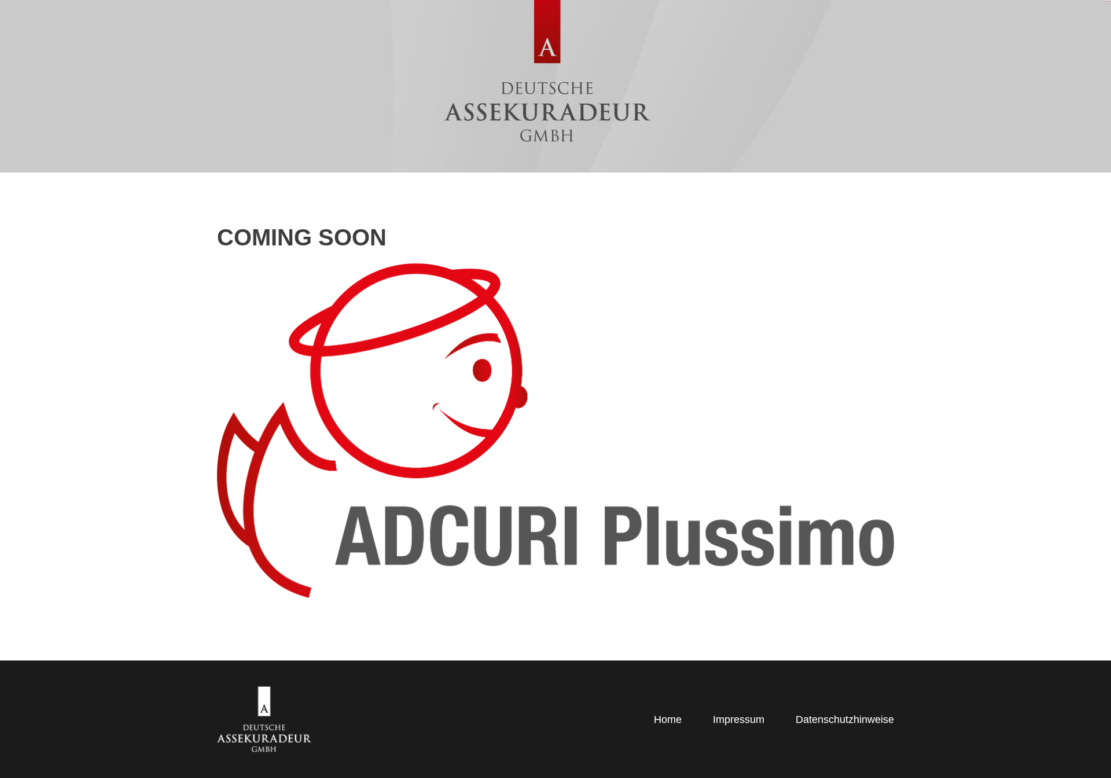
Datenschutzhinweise (845, 719)
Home (668, 719)
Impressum (738, 719)
